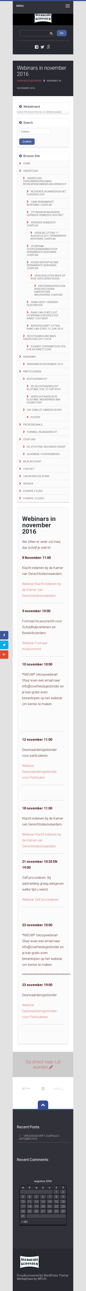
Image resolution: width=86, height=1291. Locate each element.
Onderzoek (30, 170)
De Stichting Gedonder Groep (46, 446)
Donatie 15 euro (33, 498)
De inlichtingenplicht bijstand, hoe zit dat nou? (44, 388)
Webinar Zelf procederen (40, 900)
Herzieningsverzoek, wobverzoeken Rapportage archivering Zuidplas (50, 290)
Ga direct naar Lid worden (43, 1064)
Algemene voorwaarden (43, 454)
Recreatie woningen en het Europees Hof (46, 193)
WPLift (42, 1278)
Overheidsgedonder (29, 80)
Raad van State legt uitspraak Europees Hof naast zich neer (42, 315)
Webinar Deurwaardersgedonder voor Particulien (39, 772)
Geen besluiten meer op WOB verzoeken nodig (47, 277)
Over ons (29, 439)
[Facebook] (37, 47)
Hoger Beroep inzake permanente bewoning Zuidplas (42, 265)
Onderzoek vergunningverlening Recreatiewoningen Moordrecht (45, 181)
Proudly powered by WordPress (37, 1275)
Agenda (28, 483)
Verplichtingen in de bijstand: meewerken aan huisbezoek (43, 399)
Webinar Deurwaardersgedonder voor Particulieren (39, 1011)
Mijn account (32, 461)
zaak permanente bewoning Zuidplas (40, 203)
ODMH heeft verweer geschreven (42, 304)
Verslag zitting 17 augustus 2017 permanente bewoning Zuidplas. (48, 235)
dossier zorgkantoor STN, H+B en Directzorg (46, 348)
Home (26, 163)
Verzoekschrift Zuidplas (39, 1137)
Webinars (29, 356)
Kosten (35, 417)
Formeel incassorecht (42, 432)
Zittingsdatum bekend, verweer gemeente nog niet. (45, 214)
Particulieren (32, 371)
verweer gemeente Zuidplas (41, 224)
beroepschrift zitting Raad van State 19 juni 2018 (45, 327)
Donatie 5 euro (33, 491)
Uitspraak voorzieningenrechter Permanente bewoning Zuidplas (42, 250)
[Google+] (48, 47)
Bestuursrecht (37, 378)
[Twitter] (42, 47)
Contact (29, 468)
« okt (24, 1221)
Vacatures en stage (36, 476)
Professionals (32, 424)
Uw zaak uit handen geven (44, 409)
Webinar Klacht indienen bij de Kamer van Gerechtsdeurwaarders (41, 590)
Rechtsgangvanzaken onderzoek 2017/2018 (39, 338)
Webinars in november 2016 (45, 364)
